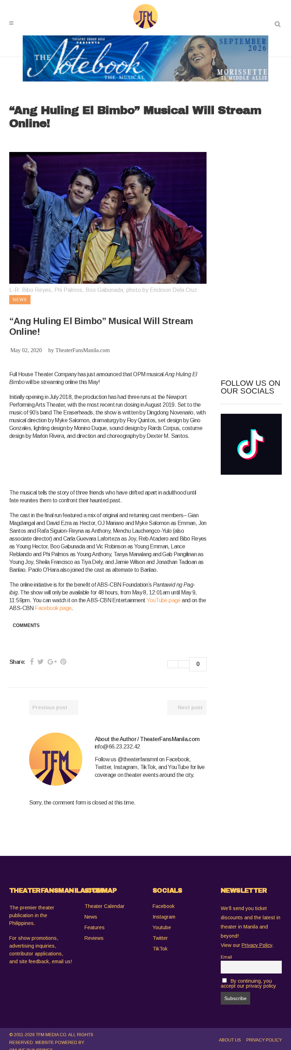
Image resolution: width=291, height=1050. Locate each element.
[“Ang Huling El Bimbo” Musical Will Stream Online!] (55, 759)
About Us (230, 1040)
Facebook (164, 906)
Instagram (164, 916)
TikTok (160, 948)
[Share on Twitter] (40, 662)
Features (94, 927)
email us (61, 961)
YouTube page (164, 600)
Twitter (160, 938)
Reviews (94, 938)
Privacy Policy (264, 1040)
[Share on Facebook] (32, 662)
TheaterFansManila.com (82, 350)
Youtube (162, 927)
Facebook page (53, 608)
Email (226, 957)
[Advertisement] (138, 463)
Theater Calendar (104, 906)
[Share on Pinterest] (63, 662)
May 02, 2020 (26, 350)
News (90, 916)
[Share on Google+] (52, 662)
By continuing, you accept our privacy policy (248, 983)
